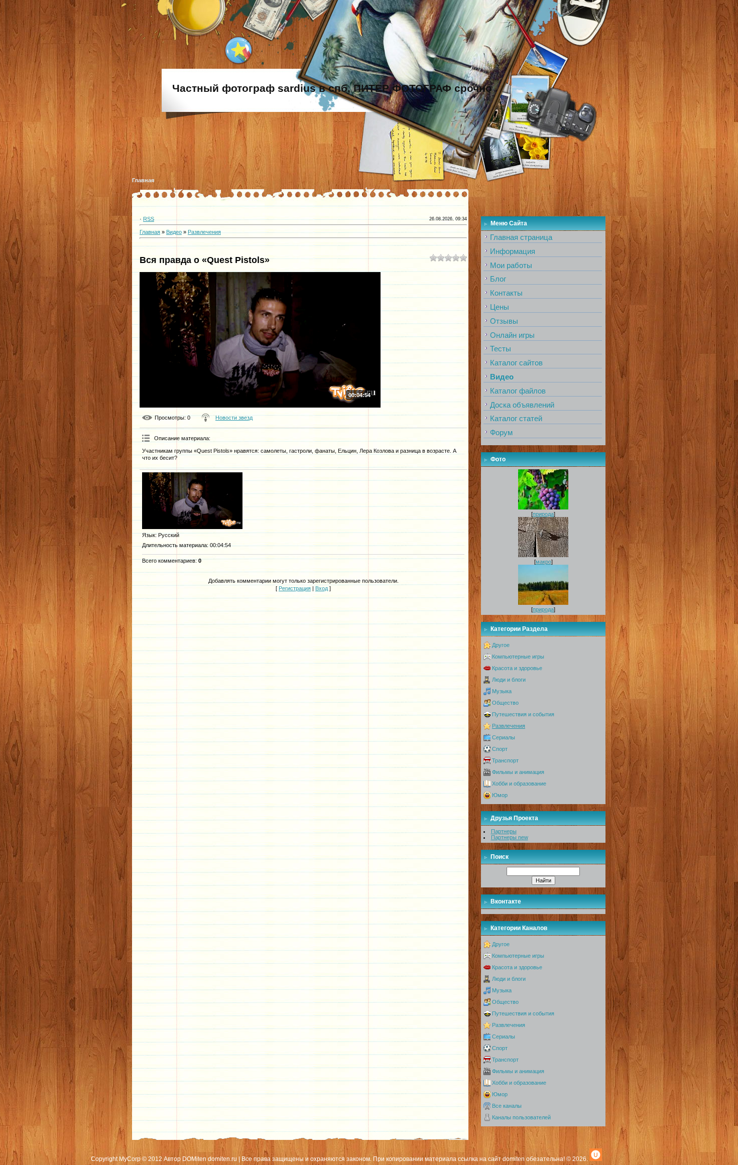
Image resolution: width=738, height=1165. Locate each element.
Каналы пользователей (521, 1117)
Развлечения (204, 232)
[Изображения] (192, 500)
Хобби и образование (519, 784)
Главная (143, 180)
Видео (174, 232)
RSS (148, 219)
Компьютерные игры (518, 657)
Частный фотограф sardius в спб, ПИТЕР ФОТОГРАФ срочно (332, 88)
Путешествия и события (523, 714)
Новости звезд (234, 418)
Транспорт (505, 760)
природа (543, 514)
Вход (321, 588)
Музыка (502, 691)
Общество (505, 703)
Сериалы (503, 737)
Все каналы (507, 1106)
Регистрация (295, 588)
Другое (501, 645)
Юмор (500, 795)
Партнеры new (509, 837)
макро (543, 562)
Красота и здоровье (517, 668)
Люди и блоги (509, 680)
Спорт (500, 749)
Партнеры (504, 831)
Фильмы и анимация (518, 772)
